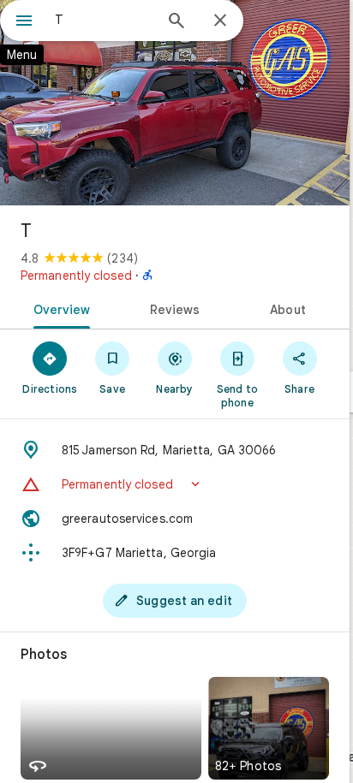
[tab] (59, 308)
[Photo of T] (175, 102)
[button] (175, 484)
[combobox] (104, 19)
